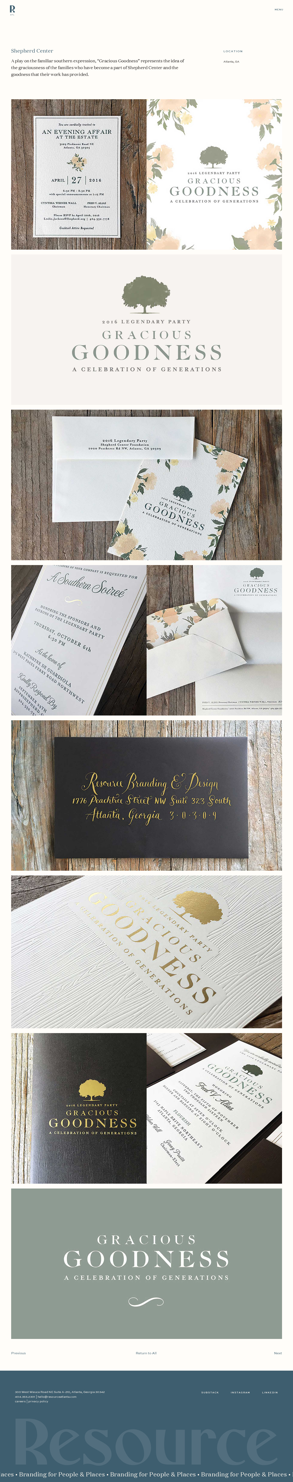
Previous (18, 1353)
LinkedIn (270, 1393)
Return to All (146, 1353)
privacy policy (38, 1401)
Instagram (240, 1393)
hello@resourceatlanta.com (57, 1397)
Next (278, 1353)
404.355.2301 (25, 1397)
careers (20, 1401)
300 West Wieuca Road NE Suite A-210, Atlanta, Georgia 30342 (60, 1392)
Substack (210, 1393)
